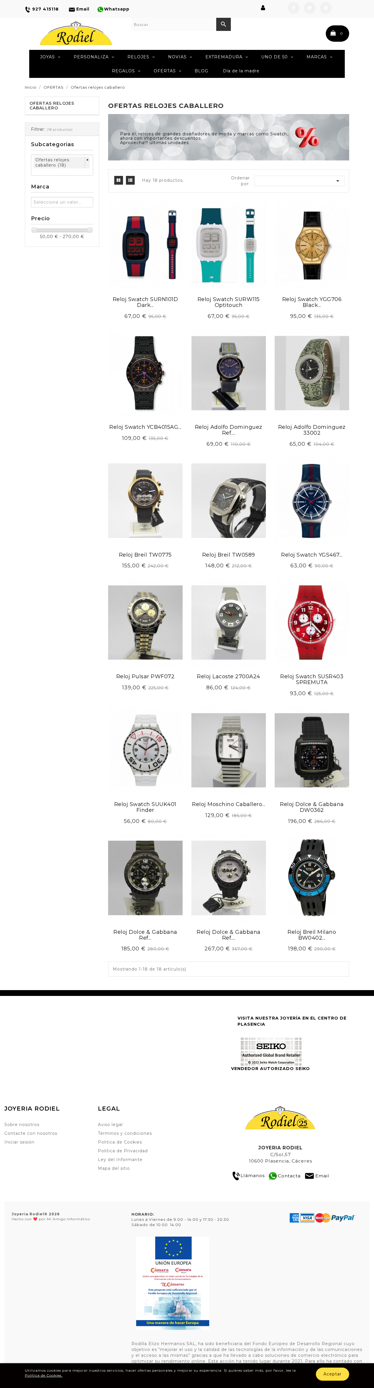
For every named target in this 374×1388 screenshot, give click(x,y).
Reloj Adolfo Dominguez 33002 (312, 430)
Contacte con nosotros (30, 1133)
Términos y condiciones (125, 1133)
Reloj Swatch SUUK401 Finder (145, 807)
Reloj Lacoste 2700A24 (228, 676)
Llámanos (252, 1175)
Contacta (289, 1175)
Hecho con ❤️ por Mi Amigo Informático (51, 1216)
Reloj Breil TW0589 (228, 555)
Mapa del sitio (114, 1168)
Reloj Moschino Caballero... (228, 804)
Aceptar (332, 1374)
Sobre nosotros (21, 1124)
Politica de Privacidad (123, 1150)
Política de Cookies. (44, 1375)
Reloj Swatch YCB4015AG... (145, 427)
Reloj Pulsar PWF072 (145, 676)
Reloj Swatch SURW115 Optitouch (229, 302)
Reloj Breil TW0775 (145, 555)
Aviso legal (110, 1124)
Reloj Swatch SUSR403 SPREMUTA (311, 679)
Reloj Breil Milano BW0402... (312, 935)
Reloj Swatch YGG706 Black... (312, 302)
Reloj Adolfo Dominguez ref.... (228, 430)
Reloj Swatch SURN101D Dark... (145, 302)
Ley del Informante (120, 1159)
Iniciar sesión (19, 1142)
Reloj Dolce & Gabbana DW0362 (312, 807)
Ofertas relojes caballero (52, 105)
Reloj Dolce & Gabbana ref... (145, 935)
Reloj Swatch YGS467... (311, 555)
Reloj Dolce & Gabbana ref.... (229, 935)
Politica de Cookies (120, 1142)
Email (322, 1175)
